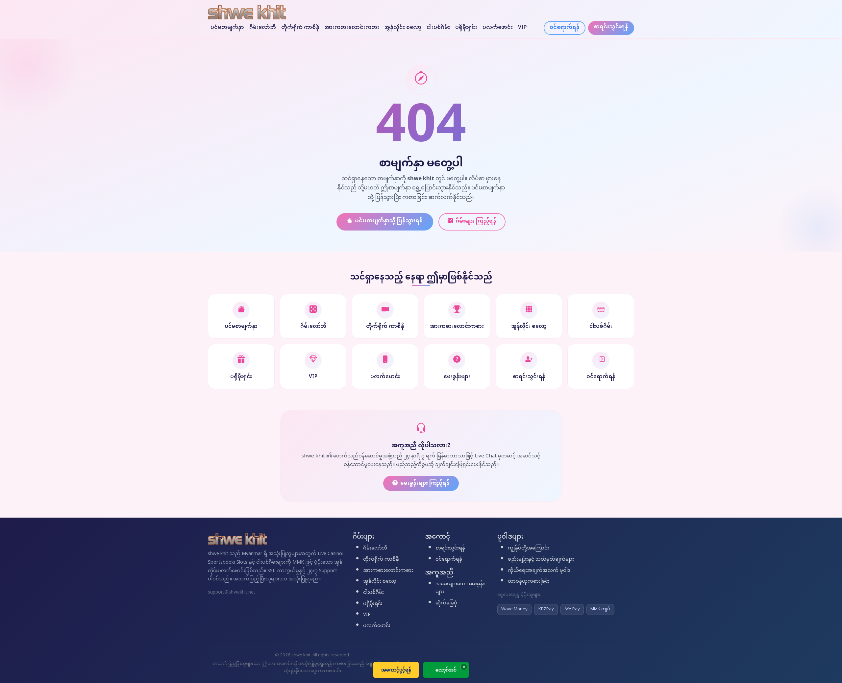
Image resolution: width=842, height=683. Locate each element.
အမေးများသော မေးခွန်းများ (460, 588)
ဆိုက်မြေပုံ (446, 603)
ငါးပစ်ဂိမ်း (438, 28)
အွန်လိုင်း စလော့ (402, 28)
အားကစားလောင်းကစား (352, 28)
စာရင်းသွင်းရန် (611, 27)
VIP (522, 28)
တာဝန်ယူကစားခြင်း (529, 582)
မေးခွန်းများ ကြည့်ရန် (425, 483)
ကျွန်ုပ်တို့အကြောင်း (528, 548)
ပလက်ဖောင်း (498, 28)
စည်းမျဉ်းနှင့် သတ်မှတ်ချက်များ (541, 560)
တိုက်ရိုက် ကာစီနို (300, 28)
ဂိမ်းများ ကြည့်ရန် (476, 221)
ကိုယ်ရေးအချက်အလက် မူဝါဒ (539, 571)
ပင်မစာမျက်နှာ (227, 28)
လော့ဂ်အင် (446, 670)
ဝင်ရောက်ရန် (565, 28)
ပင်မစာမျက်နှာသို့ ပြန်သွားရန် (389, 221)
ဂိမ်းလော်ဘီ (262, 28)
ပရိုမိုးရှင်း (466, 28)
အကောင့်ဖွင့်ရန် (396, 670)
